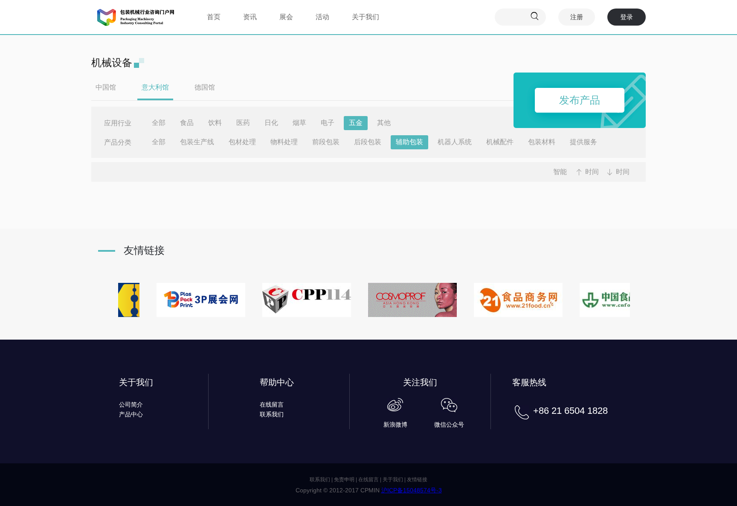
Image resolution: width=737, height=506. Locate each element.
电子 (327, 122)
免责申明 (344, 480)
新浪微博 (395, 424)
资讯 (250, 16)
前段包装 (325, 141)
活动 (322, 16)
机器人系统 (455, 141)
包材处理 (242, 141)
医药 (243, 122)
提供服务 (583, 141)
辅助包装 (409, 141)
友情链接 (417, 480)
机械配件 (500, 141)
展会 (286, 16)
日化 (271, 122)
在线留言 (272, 404)
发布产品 (579, 100)
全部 (158, 122)
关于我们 (365, 16)
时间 (592, 171)
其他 (384, 122)
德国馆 (204, 87)
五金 (356, 122)
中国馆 (106, 87)
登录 (626, 16)
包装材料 (541, 141)
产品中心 (131, 414)
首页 (214, 16)
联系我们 (272, 414)
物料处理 (284, 141)
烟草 (299, 122)
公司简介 (131, 404)
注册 (576, 16)
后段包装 (367, 141)
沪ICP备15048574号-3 (411, 490)
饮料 (215, 122)
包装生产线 (197, 141)
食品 (187, 122)
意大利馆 (155, 87)
